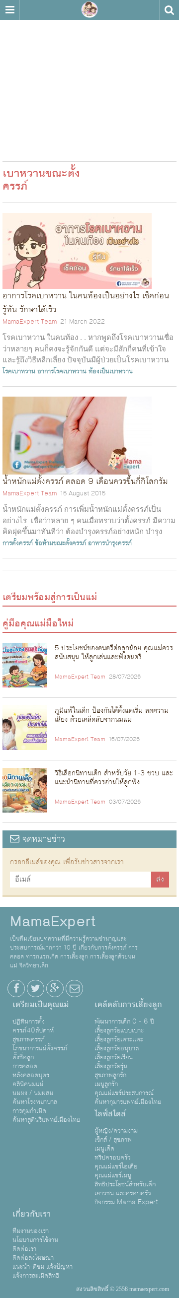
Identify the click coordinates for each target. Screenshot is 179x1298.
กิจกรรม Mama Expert (126, 1202)
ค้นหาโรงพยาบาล (34, 1101)
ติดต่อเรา (24, 1248)
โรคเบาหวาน (18, 371)
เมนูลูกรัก (106, 1084)
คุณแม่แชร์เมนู (112, 1175)
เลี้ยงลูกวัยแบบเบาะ (119, 1030)
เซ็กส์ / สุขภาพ (113, 1139)
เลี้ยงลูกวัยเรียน (113, 1057)
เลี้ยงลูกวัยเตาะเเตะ (118, 1039)
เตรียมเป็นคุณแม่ (40, 1004)
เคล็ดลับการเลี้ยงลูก (128, 1004)
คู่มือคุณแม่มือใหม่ (38, 623)
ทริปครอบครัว (112, 1157)
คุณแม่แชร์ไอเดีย (115, 1166)
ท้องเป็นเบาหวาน (111, 371)
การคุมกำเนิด (29, 1110)
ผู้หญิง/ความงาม (116, 1130)
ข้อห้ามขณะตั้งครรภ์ (60, 543)
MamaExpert (89, 10)
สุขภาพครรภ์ (28, 1039)
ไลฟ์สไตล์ (110, 1113)
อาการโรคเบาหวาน (62, 371)
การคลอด (24, 1066)
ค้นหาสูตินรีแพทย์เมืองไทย (46, 1119)
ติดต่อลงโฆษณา (33, 1257)
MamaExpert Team (29, 322)
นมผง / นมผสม (32, 1093)
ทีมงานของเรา (30, 1231)
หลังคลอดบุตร (30, 1075)
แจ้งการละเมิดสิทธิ (35, 1275)
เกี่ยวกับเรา (31, 1214)
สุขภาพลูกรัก (110, 1075)
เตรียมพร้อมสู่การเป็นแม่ (49, 597)
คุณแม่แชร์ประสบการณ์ (124, 1093)
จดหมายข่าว (42, 839)
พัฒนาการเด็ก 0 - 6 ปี (124, 1021)
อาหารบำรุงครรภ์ (110, 543)
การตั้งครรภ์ (17, 543)
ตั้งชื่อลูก (23, 1057)
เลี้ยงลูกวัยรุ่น (110, 1066)
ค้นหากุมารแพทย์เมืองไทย (127, 1101)
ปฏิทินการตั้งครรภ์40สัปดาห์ (33, 1026)
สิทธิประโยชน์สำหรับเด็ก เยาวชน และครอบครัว (125, 1189)
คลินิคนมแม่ (27, 1084)
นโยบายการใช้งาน (35, 1239)
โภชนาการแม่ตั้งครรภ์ (39, 1048)
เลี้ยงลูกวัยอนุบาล (116, 1048)
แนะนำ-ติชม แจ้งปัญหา (42, 1266)
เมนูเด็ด (104, 1148)
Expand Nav (9, 10)
